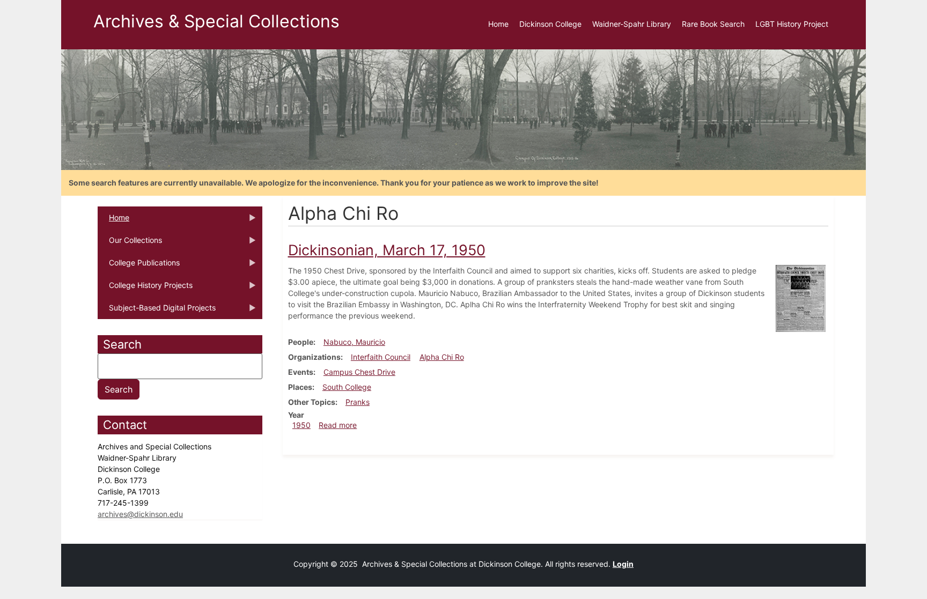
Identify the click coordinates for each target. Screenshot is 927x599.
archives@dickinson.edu (140, 514)
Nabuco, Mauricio (354, 341)
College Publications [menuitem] (139, 266)
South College (346, 386)
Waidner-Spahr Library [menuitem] (631, 23)
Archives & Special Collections (216, 21)
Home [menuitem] (498, 23)
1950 (301, 425)
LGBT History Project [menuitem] (791, 23)
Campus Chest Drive (359, 371)
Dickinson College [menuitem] (550, 23)
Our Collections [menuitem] (130, 243)
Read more (338, 425)
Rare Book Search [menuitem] (713, 23)
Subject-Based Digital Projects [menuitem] (157, 311)
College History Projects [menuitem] (145, 288)
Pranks (357, 401)
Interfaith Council (380, 356)
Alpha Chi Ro (442, 356)
